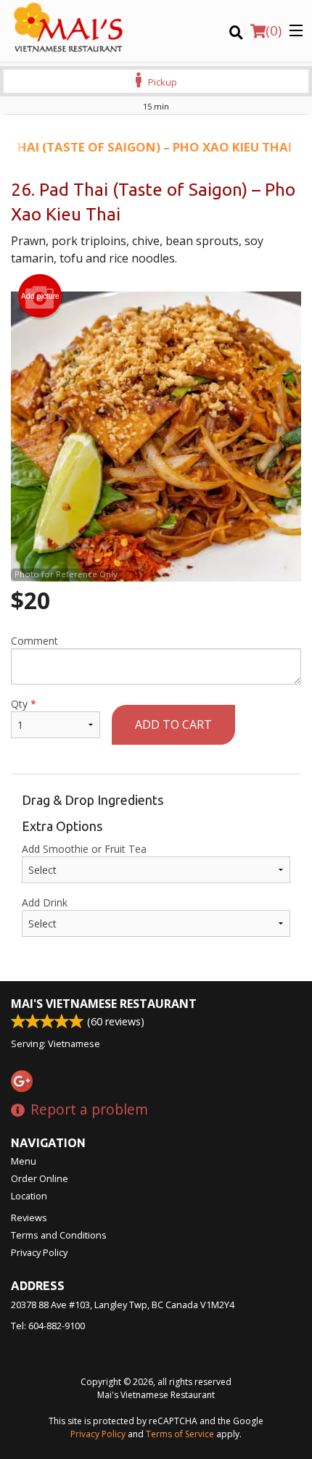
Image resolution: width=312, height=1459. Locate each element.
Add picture (40, 296)
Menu (23, 1160)
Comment (34, 641)
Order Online (39, 1178)
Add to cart (173, 724)
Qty (23, 704)
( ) (274, 30)
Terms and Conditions (59, 1234)
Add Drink (44, 902)
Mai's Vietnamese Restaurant (104, 1004)
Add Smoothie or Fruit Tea (84, 849)
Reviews (29, 1217)
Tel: (48, 1325)
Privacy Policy (39, 1252)
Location (29, 1195)
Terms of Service (180, 1434)
